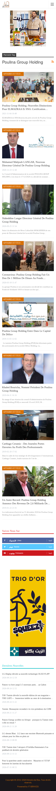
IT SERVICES (33, 786)
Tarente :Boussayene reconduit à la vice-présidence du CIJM (26, 709)
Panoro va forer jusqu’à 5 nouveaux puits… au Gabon (24, 685)
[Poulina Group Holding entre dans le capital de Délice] (28, 312)
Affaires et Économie (13, 74)
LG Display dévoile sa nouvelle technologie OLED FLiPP (26, 674)
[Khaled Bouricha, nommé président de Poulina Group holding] (28, 369)
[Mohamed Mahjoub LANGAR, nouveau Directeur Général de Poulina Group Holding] (28, 143)
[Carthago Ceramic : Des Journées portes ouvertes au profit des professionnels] (28, 425)
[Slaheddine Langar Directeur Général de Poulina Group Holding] (28, 200)
